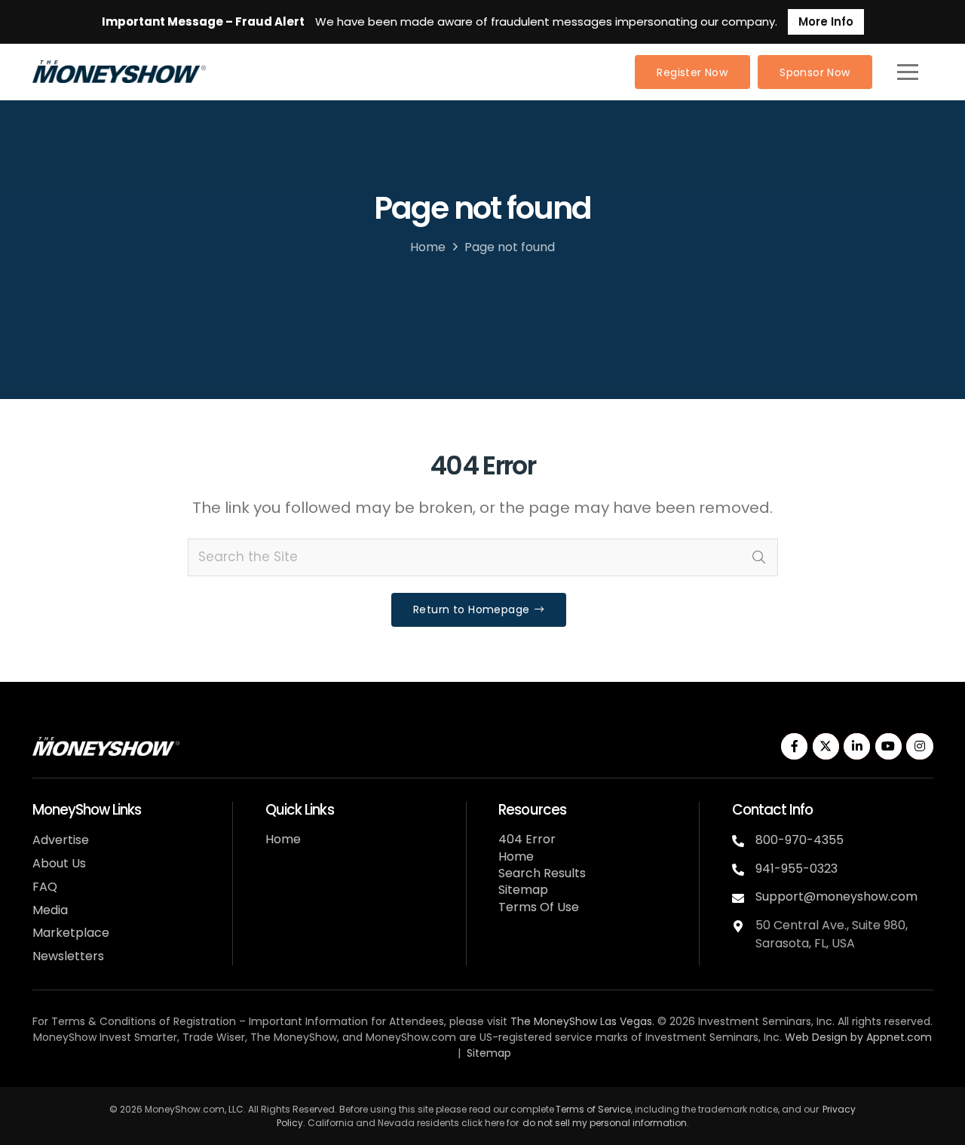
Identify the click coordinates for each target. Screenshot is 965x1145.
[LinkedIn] (857, 746)
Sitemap (523, 889)
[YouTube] (888, 746)
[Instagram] (919, 746)
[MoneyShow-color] (119, 71)
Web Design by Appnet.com (858, 1037)
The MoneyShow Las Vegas (581, 1021)
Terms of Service (593, 1109)
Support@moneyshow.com (836, 896)
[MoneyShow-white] (105, 746)
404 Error (527, 839)
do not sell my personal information (604, 1122)
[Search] (759, 557)
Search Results (542, 873)
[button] (907, 71)
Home (428, 247)
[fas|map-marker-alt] (743, 924)
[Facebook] (794, 746)
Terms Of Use (538, 907)
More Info (825, 21)
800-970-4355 (799, 840)
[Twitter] (826, 746)
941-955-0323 (796, 868)
